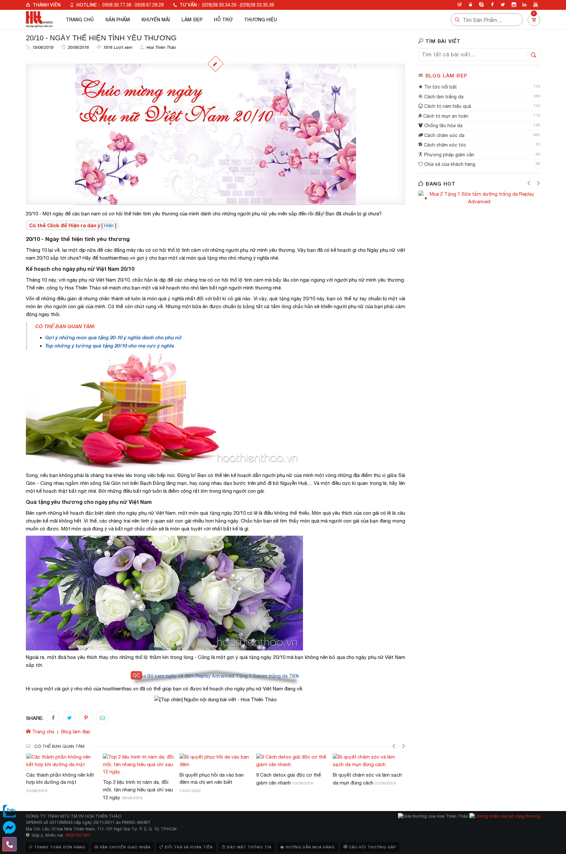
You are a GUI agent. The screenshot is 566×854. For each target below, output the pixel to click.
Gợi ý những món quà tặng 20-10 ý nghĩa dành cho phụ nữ (113, 337)
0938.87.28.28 (149, 5)
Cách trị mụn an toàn (445, 116)
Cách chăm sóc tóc (444, 145)
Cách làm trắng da (443, 96)
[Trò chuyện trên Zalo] (9, 811)
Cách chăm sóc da (443, 135)
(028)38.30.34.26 (219, 5)
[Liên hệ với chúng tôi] (9, 844)
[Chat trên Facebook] (9, 827)
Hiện (109, 225)
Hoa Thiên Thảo (161, 47)
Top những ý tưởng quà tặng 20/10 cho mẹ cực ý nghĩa (109, 345)
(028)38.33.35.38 (257, 5)
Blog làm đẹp (446, 75)
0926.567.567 (77, 835)
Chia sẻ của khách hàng (449, 164)
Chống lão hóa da (442, 125)
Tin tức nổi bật (440, 86)
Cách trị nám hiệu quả (447, 106)
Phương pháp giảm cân (448, 154)
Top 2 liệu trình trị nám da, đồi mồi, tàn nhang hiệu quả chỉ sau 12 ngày (138, 789)
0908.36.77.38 (116, 5)
